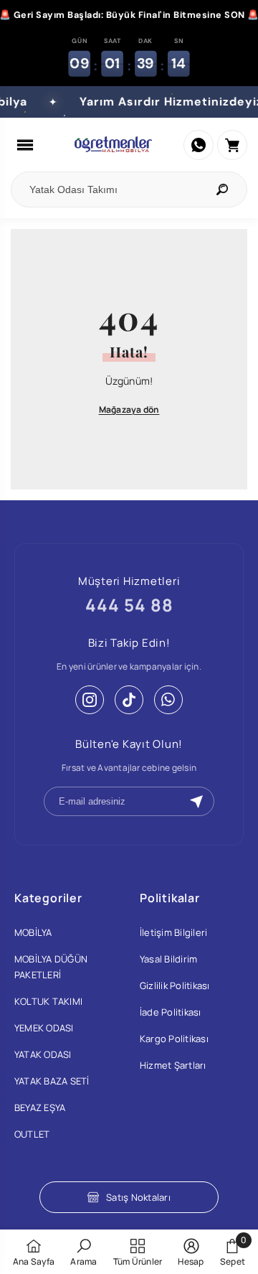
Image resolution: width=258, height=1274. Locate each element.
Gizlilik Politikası (175, 985)
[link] (83, 1251)
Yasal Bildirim (168, 958)
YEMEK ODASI (44, 1027)
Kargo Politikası (174, 1038)
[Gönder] (196, 801)
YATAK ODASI (43, 1054)
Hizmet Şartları (173, 1065)
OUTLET (31, 1134)
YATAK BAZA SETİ (52, 1080)
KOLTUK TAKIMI (48, 1001)
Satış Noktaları (138, 1197)
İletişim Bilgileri (173, 932)
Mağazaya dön (129, 409)
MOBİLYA (33, 932)
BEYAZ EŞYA (39, 1107)
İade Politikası (170, 1012)
